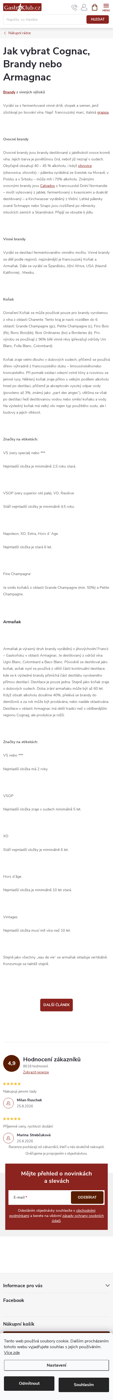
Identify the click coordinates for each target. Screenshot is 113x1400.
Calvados (47, 185)
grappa (103, 112)
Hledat (98, 19)
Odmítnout (29, 1383)
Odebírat (87, 1197)
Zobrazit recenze (36, 1072)
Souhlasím (84, 1385)
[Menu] (106, 7)
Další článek (56, 1004)
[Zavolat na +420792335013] (74, 7)
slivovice (85, 165)
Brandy (9, 92)
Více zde (12, 1353)
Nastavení (56, 1365)
